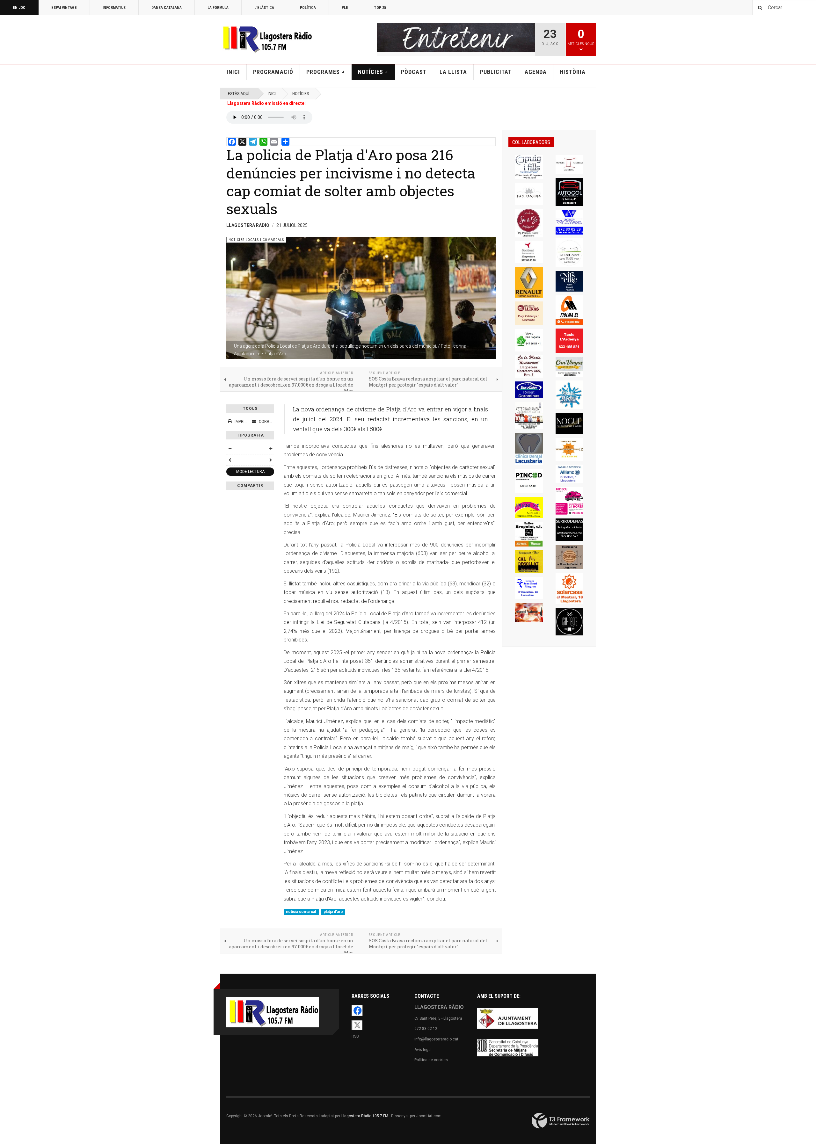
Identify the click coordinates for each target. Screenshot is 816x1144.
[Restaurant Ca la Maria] (529, 366)
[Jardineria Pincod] (529, 481)
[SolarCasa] (570, 588)
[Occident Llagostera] (529, 252)
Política (308, 7)
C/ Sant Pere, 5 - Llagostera (438, 1018)
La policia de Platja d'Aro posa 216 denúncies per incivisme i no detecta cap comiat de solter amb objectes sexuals (350, 181)
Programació (273, 72)
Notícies (370, 72)
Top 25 (380, 7)
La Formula (218, 7)
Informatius (114, 7)
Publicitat (496, 72)
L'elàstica (264, 7)
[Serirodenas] (570, 529)
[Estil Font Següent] (270, 459)
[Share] (285, 142)
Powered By (561, 1121)
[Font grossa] (270, 448)
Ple (345, 7)
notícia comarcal (301, 911)
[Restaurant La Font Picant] (570, 252)
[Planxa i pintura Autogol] (570, 192)
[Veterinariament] (529, 415)
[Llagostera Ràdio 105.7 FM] (266, 38)
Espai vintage (64, 7)
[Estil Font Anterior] (229, 459)
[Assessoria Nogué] (570, 423)
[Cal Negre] (570, 621)
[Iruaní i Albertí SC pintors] (529, 507)
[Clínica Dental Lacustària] (529, 449)
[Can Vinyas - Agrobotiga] (570, 367)
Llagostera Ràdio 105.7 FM (364, 1116)
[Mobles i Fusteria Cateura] (570, 164)
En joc (19, 7)
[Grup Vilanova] (570, 222)
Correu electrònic (278, 421)
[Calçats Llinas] (529, 313)
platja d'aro (333, 911)
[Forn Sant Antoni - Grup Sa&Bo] (529, 223)
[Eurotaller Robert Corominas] (529, 389)
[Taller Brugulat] (529, 534)
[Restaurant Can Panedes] (529, 194)
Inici (233, 72)
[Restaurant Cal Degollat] (529, 561)
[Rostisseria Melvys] (570, 557)
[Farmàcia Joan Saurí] (529, 588)
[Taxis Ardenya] (570, 341)
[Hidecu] (570, 501)
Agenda (536, 72)
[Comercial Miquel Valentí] (529, 612)
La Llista (453, 72)
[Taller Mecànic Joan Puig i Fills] (529, 167)
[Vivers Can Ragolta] (529, 340)
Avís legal (423, 1049)
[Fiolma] (570, 310)
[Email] (274, 142)
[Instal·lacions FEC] (570, 449)
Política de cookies (431, 1060)
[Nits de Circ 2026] (570, 281)
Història (573, 72)
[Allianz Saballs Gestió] (570, 474)
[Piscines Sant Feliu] (570, 394)
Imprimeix (244, 421)
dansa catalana (166, 7)
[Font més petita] (229, 448)
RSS (355, 1036)
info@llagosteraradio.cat (436, 1039)
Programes (323, 72)
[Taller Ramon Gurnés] (529, 282)
